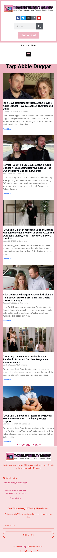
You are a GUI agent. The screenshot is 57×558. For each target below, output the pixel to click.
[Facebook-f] (20, 551)
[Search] (39, 26)
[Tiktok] (33, 18)
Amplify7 (23, 546)
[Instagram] (28, 18)
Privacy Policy (15, 498)
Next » (37, 444)
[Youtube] (39, 18)
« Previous (23, 444)
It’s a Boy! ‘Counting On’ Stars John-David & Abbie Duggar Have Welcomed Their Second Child (28, 105)
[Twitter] (23, 18)
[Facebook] (18, 18)
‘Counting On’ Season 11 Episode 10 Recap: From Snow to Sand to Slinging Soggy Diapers (27, 418)
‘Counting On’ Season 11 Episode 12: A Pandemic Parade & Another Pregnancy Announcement (25, 359)
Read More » (7, 129)
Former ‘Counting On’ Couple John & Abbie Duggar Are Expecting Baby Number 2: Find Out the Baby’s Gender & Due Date (27, 167)
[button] (28, 54)
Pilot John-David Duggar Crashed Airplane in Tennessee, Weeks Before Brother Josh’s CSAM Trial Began (28, 297)
